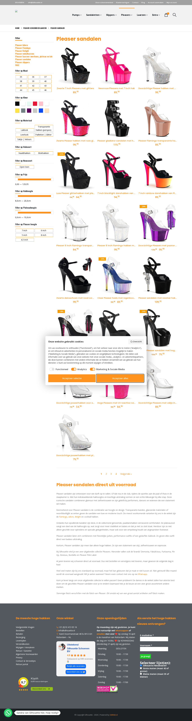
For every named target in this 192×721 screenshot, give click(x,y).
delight (78, 516)
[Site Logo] (32, 15)
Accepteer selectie (72, 378)
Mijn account (172, 2)
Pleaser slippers (22, 62)
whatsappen (122, 630)
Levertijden (21, 640)
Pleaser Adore (21, 45)
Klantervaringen (122, 2)
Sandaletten (93, 14)
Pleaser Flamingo (23, 47)
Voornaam (146, 645)
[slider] (16, 179)
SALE (17, 65)
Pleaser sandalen (23, 59)
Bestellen (20, 630)
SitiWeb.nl (114, 715)
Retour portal (22, 664)
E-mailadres (147, 635)
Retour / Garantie (24, 650)
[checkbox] (58, 369)
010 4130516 (19, 2)
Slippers (110, 14)
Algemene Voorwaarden (27, 654)
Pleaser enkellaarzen (24, 53)
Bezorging (20, 637)
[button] (174, 15)
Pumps (76, 14)
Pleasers (125, 14)
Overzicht (137, 341)
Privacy (19, 657)
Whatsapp (142, 574)
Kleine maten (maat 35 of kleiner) (154, 675)
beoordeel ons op (74, 672)
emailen (101, 634)
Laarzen (141, 14)
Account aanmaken (155, 2)
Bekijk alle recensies (76, 666)
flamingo (63, 516)
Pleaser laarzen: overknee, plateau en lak (33, 56)
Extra (155, 14)
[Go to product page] (75, 66)
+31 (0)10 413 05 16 (68, 627)
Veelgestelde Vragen (25, 627)
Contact (135, 2)
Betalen (19, 634)
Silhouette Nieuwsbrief (155, 665)
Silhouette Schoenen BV (78, 650)
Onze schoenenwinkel (104, 2)
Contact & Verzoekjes (26, 661)
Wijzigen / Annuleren (25, 647)
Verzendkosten (22, 644)
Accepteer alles (120, 378)
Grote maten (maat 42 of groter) (154, 669)
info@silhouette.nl (35, 2)
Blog (143, 2)
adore (71, 516)
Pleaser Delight (22, 50)
